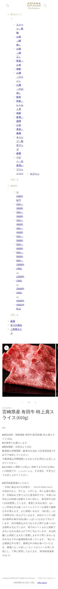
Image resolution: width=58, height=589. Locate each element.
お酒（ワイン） (19, 76)
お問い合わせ (42, 583)
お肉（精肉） (18, 40)
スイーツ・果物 (19, 28)
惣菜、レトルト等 (19, 105)
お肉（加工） (18, 52)
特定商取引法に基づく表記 (24, 583)
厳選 (18, 153)
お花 (18, 125)
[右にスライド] (35, 402)
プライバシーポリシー (46, 578)
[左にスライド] (22, 402)
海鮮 (18, 68)
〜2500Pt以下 (19, 196)
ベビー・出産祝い (19, 161)
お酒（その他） (19, 89)
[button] (7, 5)
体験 (18, 113)
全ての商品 (16, 325)
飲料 (18, 97)
